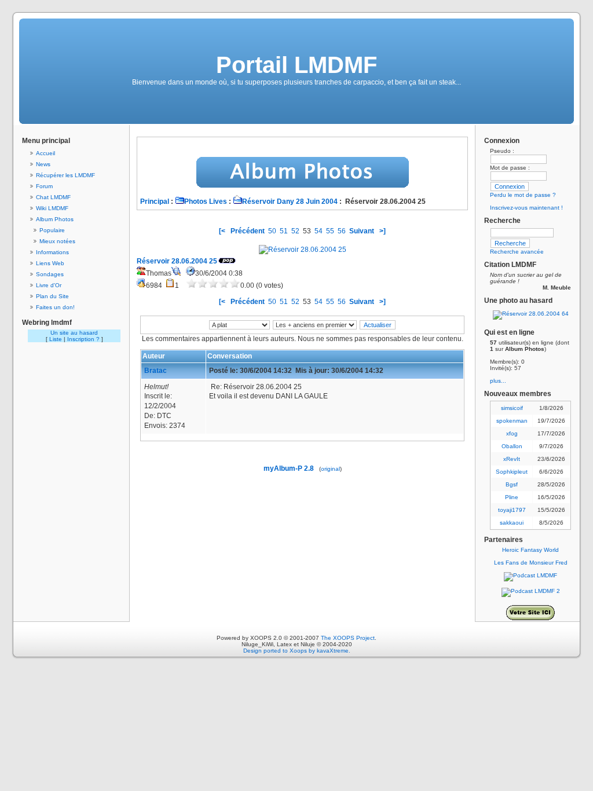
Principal (154, 201)
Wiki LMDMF (52, 208)
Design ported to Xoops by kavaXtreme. (296, 650)
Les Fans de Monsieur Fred (531, 562)
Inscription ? (83, 339)
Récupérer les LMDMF (65, 175)
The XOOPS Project (348, 638)
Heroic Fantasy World (530, 550)
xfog (512, 433)
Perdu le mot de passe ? (523, 195)
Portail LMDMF (296, 65)
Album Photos (55, 219)
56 (342, 231)
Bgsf (512, 484)
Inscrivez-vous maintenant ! (526, 207)
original (330, 469)
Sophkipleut (512, 471)
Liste (55, 339)
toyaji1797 (512, 510)
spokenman (512, 421)
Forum (44, 186)
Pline (511, 497)
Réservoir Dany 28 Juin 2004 (290, 201)
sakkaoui (512, 522)
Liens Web (50, 263)
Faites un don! (55, 307)
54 (318, 231)
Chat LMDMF (53, 197)
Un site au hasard (74, 332)
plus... (498, 381)
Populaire (52, 230)
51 (284, 231)
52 (295, 231)
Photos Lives (205, 201)
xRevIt (511, 459)
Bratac (155, 371)
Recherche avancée (517, 251)
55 (330, 231)
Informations (52, 252)
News (43, 164)
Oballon (512, 446)
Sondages (50, 274)
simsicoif (512, 408)
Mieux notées (57, 241)
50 (272, 231)
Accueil (45, 153)
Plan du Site (52, 296)
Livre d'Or (48, 285)
